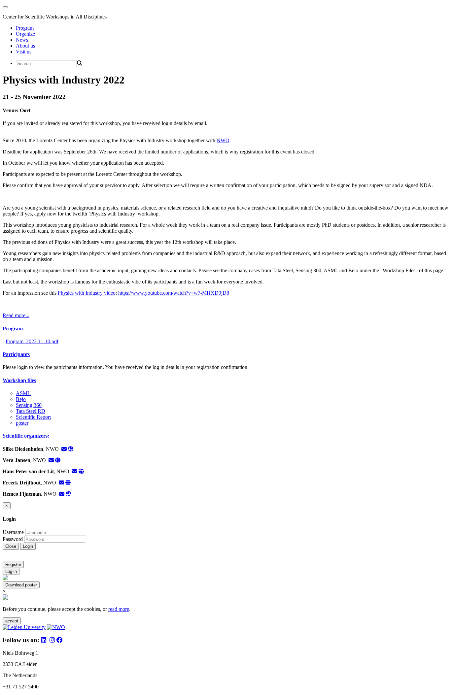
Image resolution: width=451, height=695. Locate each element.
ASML (23, 393)
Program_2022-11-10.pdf (32, 341)
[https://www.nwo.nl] (70, 449)
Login (28, 546)
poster (22, 423)
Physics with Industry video (87, 293)
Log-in (11, 571)
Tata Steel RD (30, 411)
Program (25, 28)
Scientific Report (33, 417)
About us (25, 46)
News (22, 40)
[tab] (225, 329)
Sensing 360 (29, 405)
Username (13, 532)
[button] (225, 329)
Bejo (21, 399)
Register (13, 564)
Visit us (23, 51)
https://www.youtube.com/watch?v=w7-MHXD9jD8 (173, 293)
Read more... (16, 315)
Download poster (21, 584)
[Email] (64, 449)
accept (11, 620)
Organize (25, 34)
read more (118, 609)
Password (13, 539)
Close (10, 546)
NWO (223, 140)
